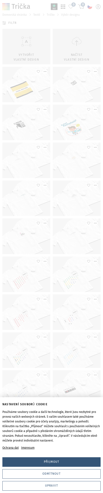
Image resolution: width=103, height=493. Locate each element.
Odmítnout (51, 473)
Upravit (51, 485)
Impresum (27, 447)
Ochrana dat (10, 447)
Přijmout (51, 461)
